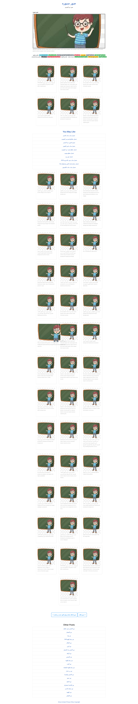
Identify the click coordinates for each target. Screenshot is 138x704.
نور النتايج (69, 681)
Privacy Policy (70, 702)
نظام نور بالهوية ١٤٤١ (90, 55)
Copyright (77, 702)
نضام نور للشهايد (64, 56)
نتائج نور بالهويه (77, 55)
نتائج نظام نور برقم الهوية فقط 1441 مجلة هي (65, 55)
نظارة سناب (83, 55)
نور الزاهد (69, 653)
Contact (64, 702)
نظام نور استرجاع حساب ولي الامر (54, 56)
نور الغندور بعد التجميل (69, 650)
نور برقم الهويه (69, 660)
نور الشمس (69, 657)
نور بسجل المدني (69, 688)
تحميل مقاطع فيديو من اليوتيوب (69, 139)
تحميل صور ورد (69, 156)
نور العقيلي (69, 695)
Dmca (59, 702)
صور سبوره (69, 3)
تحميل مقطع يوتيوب (69, 153)
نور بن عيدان (69, 671)
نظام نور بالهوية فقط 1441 (93, 56)
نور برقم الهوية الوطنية (69, 667)
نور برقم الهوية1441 (69, 639)
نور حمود (69, 678)
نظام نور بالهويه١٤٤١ (102, 56)
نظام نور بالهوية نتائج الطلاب (100, 55)
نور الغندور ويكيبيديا (69, 674)
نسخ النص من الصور (52, 55)
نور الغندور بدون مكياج (69, 628)
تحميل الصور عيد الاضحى (69, 142)
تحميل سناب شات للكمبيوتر (69, 167)
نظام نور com (44, 56)
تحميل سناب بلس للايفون (69, 146)
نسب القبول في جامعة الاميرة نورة (81, 56)
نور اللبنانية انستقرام (69, 685)
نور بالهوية (69, 692)
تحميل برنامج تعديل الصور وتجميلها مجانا (69, 164)
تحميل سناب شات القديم (69, 135)
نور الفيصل (69, 632)
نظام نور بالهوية (36, 55)
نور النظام (69, 643)
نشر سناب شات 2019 (44, 55)
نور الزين (69, 646)
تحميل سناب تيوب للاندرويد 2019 (69, 160)
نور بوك (69, 635)
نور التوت (69, 664)
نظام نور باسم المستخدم (36, 56)
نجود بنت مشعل (71, 56)
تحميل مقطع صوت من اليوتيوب (69, 149)
